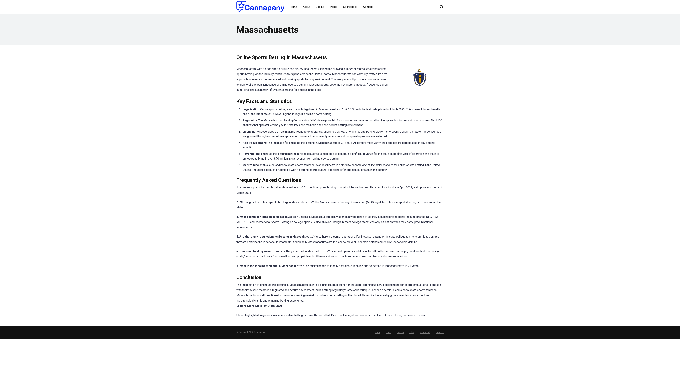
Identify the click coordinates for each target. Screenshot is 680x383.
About (306, 7)
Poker (333, 7)
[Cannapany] (260, 6)
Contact (368, 7)
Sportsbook (350, 7)
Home (293, 7)
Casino (320, 7)
